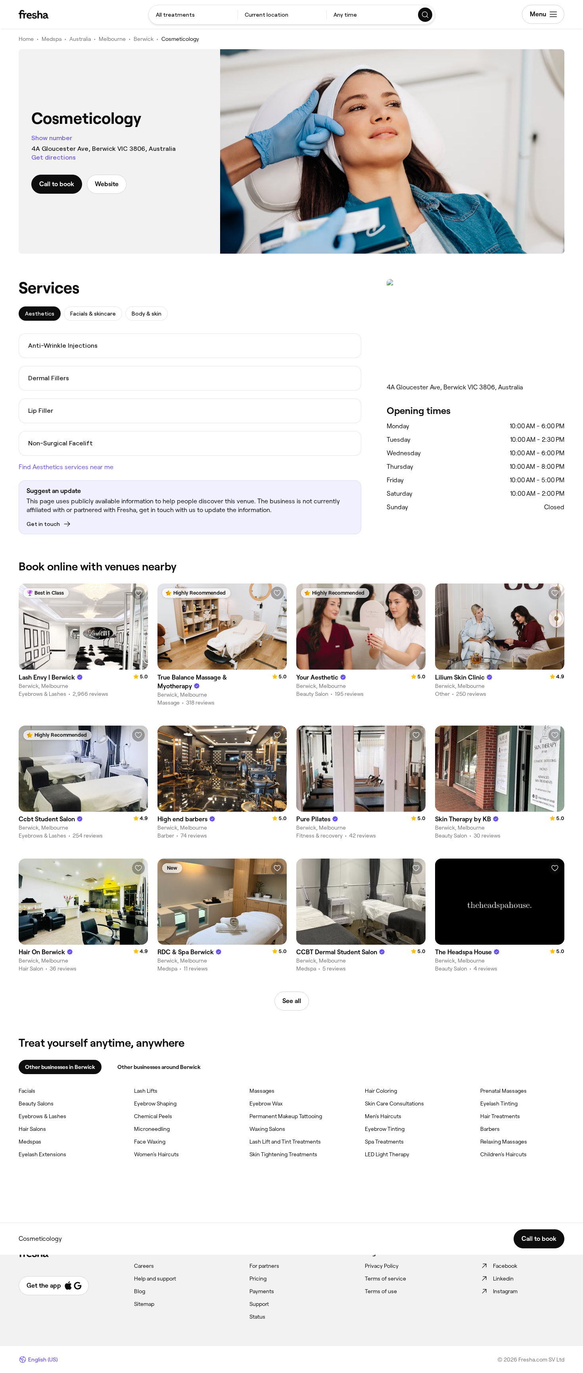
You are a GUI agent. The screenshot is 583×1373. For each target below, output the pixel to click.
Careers (144, 1266)
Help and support (155, 1278)
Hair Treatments (500, 1116)
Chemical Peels (153, 1116)
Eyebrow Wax (266, 1103)
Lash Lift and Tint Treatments (285, 1141)
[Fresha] (33, 14)
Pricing (258, 1278)
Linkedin (503, 1278)
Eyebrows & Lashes (42, 1116)
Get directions (53, 157)
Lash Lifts (145, 1091)
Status (257, 1316)
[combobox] (193, 14)
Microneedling (152, 1129)
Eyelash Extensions (42, 1154)
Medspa (51, 39)
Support (259, 1304)
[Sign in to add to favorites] (138, 593)
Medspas (30, 1141)
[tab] (40, 313)
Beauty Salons (36, 1103)
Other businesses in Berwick (60, 1067)
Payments (261, 1291)
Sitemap (144, 1304)
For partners (264, 1266)
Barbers (490, 1129)
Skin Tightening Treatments (283, 1154)
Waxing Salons (267, 1129)
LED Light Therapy (387, 1154)
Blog (139, 1291)
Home (26, 39)
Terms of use (381, 1291)
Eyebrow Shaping (155, 1103)
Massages (261, 1091)
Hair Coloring (381, 1091)
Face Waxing (149, 1141)
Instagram (505, 1291)
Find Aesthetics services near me (66, 467)
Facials (27, 1091)
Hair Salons (32, 1129)
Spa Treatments (384, 1141)
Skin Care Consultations (394, 1103)
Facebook (505, 1266)
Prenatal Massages (503, 1091)
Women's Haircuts (156, 1154)
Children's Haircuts (503, 1154)
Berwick (143, 39)
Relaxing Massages (503, 1141)
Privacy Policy (382, 1266)
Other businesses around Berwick (159, 1067)
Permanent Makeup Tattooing (285, 1116)
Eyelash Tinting (499, 1103)
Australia (80, 39)
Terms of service (385, 1278)
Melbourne (112, 39)
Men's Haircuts (383, 1116)
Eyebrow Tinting (385, 1129)
